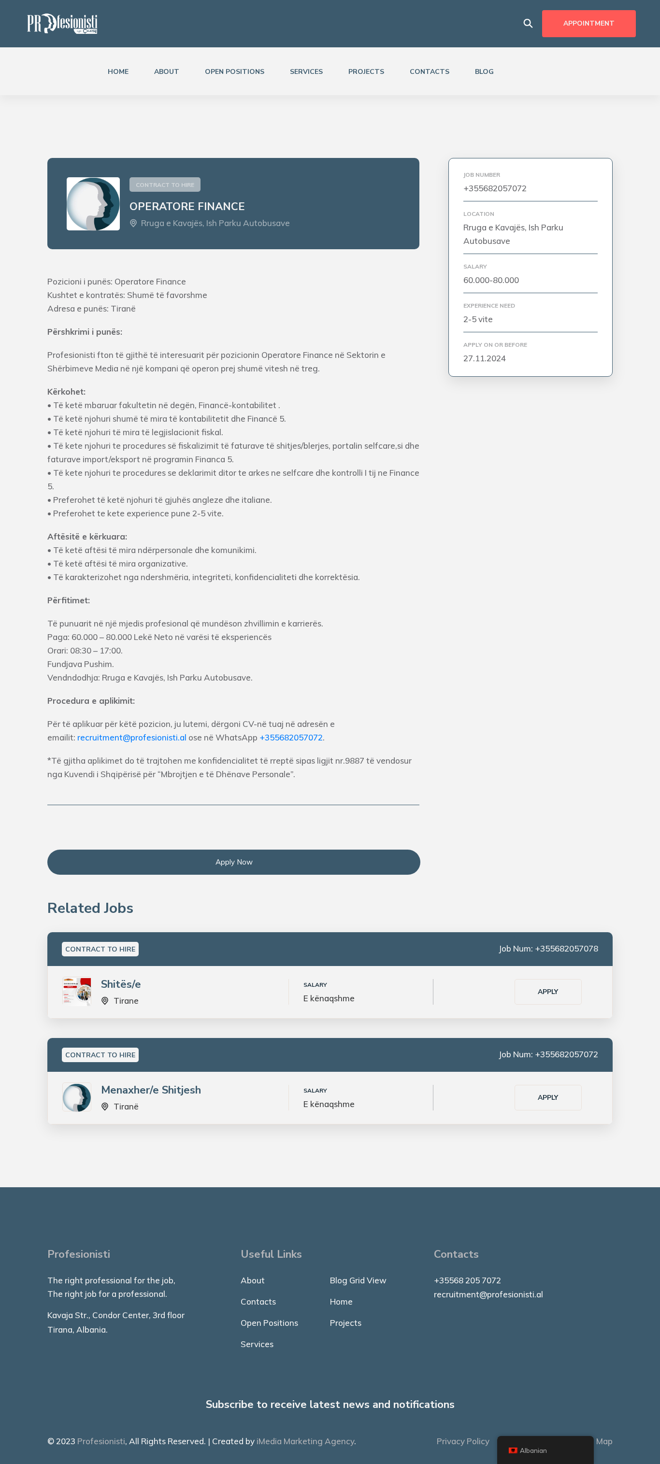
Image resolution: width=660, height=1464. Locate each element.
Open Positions (234, 71)
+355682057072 (291, 737)
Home (118, 71)
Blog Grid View (358, 1280)
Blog (484, 71)
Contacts (429, 71)
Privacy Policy (463, 1441)
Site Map (596, 1441)
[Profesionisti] (62, 23)
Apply (548, 991)
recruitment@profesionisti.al (132, 737)
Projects (366, 71)
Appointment (589, 23)
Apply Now (234, 862)
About (166, 71)
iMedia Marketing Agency (305, 1441)
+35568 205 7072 (467, 1280)
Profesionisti (101, 1441)
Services (306, 71)
